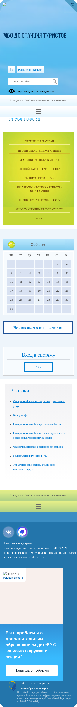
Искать (54, 81)
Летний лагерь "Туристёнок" (39, 169)
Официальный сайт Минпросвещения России (37, 424)
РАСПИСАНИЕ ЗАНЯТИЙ (40, 178)
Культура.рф (20, 415)
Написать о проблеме (32, 670)
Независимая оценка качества (38, 328)
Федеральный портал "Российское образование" (38, 446)
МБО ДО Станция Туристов (35, 36)
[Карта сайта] (11, 69)
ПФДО (39, 218)
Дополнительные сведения (39, 159)
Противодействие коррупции (39, 150)
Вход (39, 366)
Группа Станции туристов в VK (30, 455)
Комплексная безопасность (39, 200)
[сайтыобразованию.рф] (70, 6)
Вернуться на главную (24, 118)
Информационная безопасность (39, 209)
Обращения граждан (39, 141)
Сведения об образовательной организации (38, 100)
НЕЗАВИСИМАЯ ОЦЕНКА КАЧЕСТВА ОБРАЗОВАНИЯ (39, 189)
